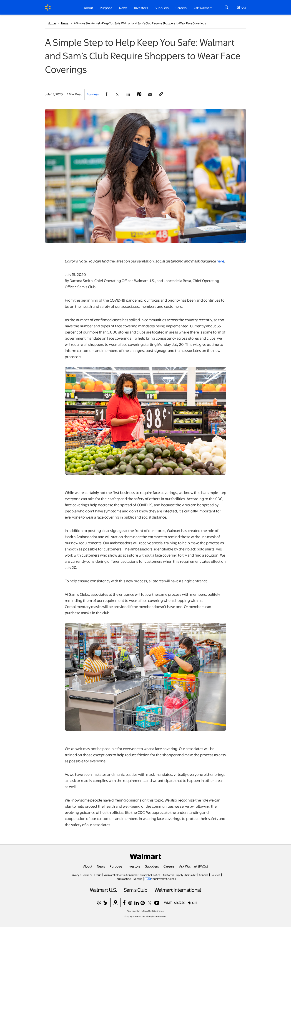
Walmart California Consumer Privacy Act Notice (132, 875)
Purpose (116, 866)
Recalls (137, 879)
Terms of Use (123, 879)
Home (52, 23)
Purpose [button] (106, 7)
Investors (133, 866)
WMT (168, 902)
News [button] (123, 7)
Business (93, 94)
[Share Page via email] (150, 94)
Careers (181, 7)
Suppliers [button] (162, 7)
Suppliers (152, 866)
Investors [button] (141, 7)
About (87, 866)
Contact (203, 875)
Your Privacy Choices (163, 879)
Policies (215, 875)
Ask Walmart (202, 7)
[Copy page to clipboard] (161, 94)
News (64, 23)
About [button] (88, 7)
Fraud (97, 875)
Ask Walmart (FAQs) (193, 866)
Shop (241, 7)
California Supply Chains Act (179, 875)
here (220, 261)
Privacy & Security (81, 875)
